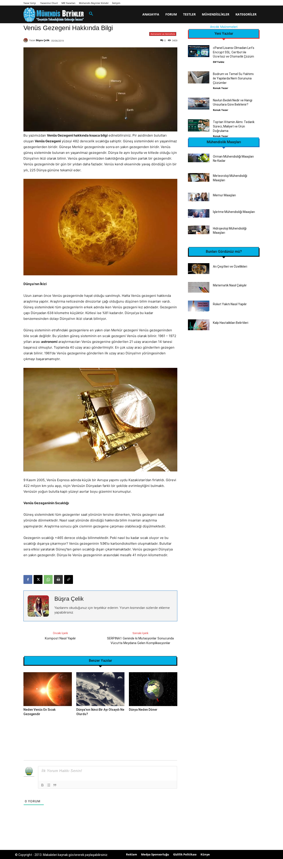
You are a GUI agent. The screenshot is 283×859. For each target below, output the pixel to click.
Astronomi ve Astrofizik (163, 33)
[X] (38, 579)
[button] (91, 14)
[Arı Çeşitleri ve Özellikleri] (198, 268)
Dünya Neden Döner (143, 709)
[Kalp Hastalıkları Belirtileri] (198, 324)
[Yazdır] (58, 579)
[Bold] (42, 785)
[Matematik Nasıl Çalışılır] (198, 287)
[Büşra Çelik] (26, 40)
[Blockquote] (55, 785)
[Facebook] (27, 579)
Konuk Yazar (220, 88)
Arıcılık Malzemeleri (223, 27)
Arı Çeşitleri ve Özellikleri (230, 266)
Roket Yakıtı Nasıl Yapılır (230, 304)
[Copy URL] (68, 579)
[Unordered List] (49, 785)
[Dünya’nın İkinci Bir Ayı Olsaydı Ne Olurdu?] (100, 689)
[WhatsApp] (48, 579)
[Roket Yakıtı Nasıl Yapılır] (198, 306)
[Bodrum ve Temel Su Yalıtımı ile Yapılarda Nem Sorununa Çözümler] (198, 77)
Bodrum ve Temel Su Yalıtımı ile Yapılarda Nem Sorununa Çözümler (233, 78)
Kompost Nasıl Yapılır (60, 638)
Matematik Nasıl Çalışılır (230, 285)
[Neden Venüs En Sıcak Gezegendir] (47, 689)
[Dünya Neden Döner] (153, 689)
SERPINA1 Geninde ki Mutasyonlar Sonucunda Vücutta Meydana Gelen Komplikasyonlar (140, 640)
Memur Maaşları (224, 195)
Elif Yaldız (218, 62)
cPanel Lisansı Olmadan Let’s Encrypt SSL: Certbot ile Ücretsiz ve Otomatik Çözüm (233, 52)
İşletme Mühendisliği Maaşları (234, 212)
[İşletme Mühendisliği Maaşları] (198, 213)
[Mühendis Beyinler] (53, 14)
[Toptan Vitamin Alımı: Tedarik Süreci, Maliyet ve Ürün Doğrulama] (198, 125)
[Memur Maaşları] (198, 197)
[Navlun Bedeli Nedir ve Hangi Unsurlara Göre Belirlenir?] (198, 104)
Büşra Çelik (43, 40)
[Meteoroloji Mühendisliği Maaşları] (198, 177)
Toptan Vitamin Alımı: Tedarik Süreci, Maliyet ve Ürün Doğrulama (233, 126)
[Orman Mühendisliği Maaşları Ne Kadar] (198, 158)
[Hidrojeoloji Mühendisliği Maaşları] (198, 230)
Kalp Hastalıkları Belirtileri (230, 322)
